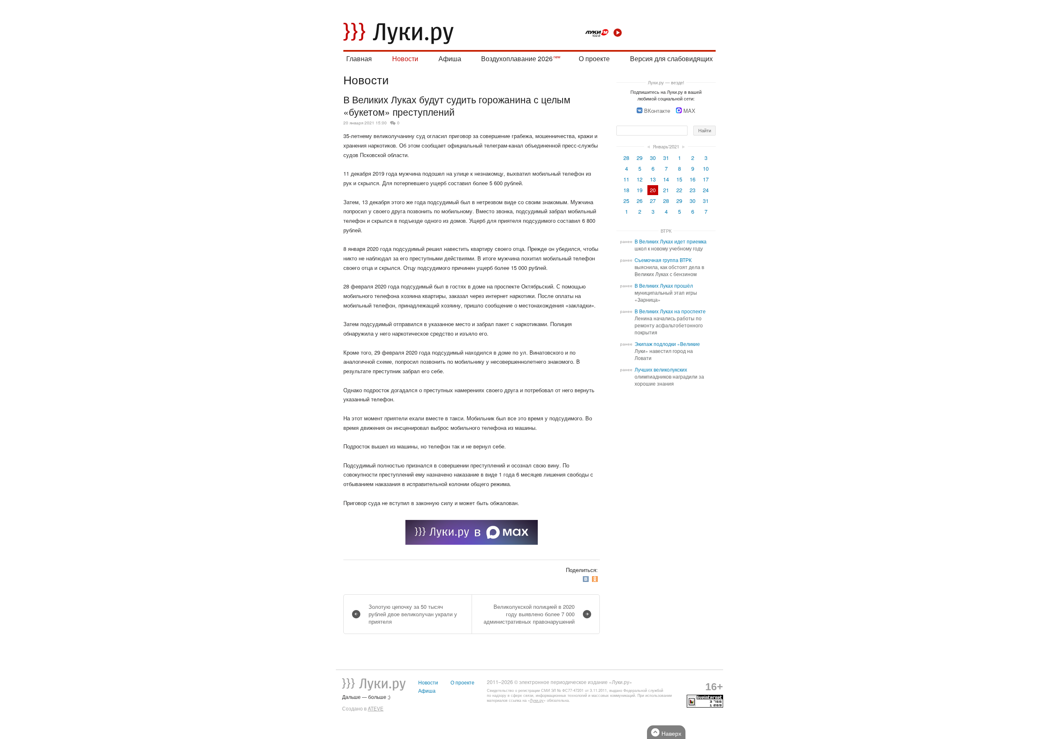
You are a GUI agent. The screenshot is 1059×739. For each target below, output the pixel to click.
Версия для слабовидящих (671, 58)
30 (653, 158)
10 (706, 168)
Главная (359, 58)
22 (679, 190)
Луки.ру (537, 700)
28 (626, 158)
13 (653, 179)
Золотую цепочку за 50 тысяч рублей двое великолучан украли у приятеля (413, 614)
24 (706, 190)
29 (639, 158)
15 (679, 179)
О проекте (594, 58)
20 (653, 190)
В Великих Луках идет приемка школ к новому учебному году (671, 245)
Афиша (449, 58)
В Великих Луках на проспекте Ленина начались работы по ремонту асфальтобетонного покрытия (670, 322)
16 (692, 179)
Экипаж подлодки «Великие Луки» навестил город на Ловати (667, 351)
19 (639, 190)
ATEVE (375, 708)
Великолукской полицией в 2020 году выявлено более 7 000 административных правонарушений (529, 614)
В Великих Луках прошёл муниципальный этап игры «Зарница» (666, 292)
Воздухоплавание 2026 (517, 58)
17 (706, 179)
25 (626, 201)
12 (639, 179)
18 (626, 190)
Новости (405, 58)
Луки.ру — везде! (666, 82)
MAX (689, 110)
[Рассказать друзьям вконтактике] (586, 579)
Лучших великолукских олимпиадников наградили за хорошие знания (669, 376)
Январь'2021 (666, 146)
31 (666, 158)
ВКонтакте (657, 110)
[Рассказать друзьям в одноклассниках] (595, 579)
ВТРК (666, 230)
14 (666, 179)
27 (653, 201)
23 (692, 190)
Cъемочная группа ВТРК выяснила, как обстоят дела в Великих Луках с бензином (669, 267)
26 (639, 201)
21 (666, 190)
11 (626, 179)
